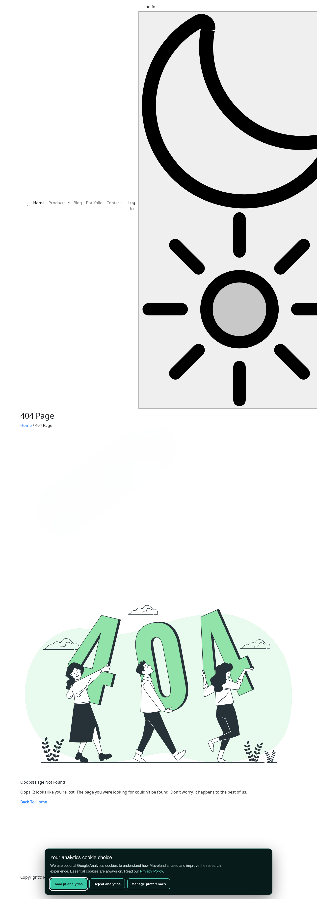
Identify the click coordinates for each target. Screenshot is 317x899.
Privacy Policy (151, 871)
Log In (131, 205)
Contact (113, 202)
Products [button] (58, 202)
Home (39, 202)
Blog (78, 202)
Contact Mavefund (38, 832)
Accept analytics (68, 884)
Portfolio (94, 202)
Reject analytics (107, 884)
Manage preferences (149, 884)
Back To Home (33, 802)
